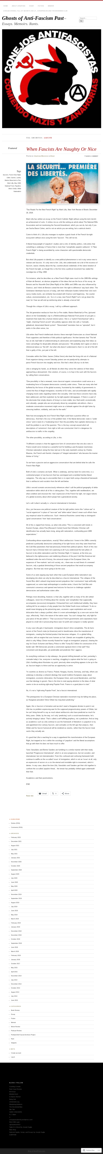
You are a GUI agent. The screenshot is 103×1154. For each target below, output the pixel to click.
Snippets (14, 1043)
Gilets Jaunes (11, 177)
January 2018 (15, 959)
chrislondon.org (14, 1102)
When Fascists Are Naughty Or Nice (61, 149)
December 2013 (16, 984)
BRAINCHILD (13, 1094)
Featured (12, 148)
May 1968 (17, 183)
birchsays (12, 1091)
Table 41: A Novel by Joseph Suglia (20, 1127)
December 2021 (16, 841)
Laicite (18, 177)
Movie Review (15, 1026)
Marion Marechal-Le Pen (13, 180)
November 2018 (16, 935)
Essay (31, 6)
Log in (13, 1057)
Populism (18, 186)
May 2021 (14, 853)
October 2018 (15, 939)
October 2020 (15, 866)
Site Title (12, 1109)
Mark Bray (12, 1129)
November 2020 (16, 862)
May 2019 (14, 915)
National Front (9, 186)
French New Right (15, 175)
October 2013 (15, 988)
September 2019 (16, 898)
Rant (12, 1039)
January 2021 (15, 858)
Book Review (15, 1010)
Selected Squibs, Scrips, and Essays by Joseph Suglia (27, 1132)
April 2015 (14, 972)
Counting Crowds (15, 1086)
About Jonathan (18, 6)
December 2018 (16, 931)
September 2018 (16, 943)
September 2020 (16, 870)
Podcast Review (16, 1030)
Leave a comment (92, 156)
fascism (5, 175)
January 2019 (15, 927)
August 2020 (15, 874)
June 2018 (14, 947)
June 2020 (14, 882)
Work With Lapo (14, 1122)
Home (5, 6)
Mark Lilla (10, 183)
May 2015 (14, 967)
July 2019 (14, 906)
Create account (16, 1053)
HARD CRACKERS (15, 1112)
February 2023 (16, 837)
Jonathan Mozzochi (41, 156)
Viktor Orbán (12, 188)
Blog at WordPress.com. (36, 1151)
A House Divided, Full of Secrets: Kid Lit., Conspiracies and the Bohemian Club (35, 11)
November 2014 (16, 976)
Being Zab (12, 1099)
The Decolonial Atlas (15, 1107)
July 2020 (14, 878)
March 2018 (15, 951)
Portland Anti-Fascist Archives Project (23, 1035)
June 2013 (14, 1000)
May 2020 (14, 886)
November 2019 (16, 894)
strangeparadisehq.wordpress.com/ (20, 1119)
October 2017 (15, 963)
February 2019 (16, 923)
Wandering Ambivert (15, 1104)
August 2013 (15, 992)
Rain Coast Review (15, 1089)
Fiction (41, 6)
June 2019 (14, 910)
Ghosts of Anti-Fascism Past (33, 18)
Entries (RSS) (15, 823)
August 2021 (15, 845)
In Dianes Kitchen (15, 1097)
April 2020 (14, 890)
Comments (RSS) (17, 827)
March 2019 (15, 919)
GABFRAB (12, 1135)
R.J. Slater (12, 1114)
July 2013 (14, 996)
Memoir (51, 6)
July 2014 (14, 980)
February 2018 (16, 955)
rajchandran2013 (14, 1124)
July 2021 (14, 849)
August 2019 (15, 902)
